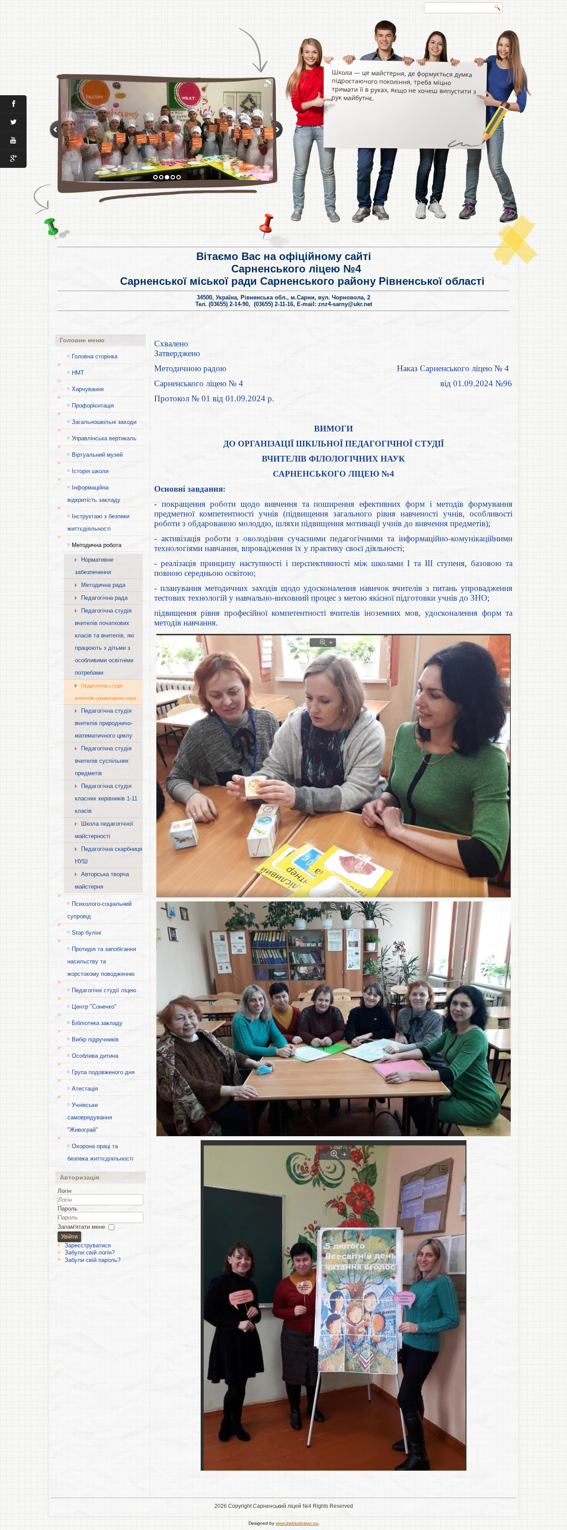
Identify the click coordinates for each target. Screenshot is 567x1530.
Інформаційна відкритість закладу (93, 493)
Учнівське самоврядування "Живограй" (89, 1117)
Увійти (69, 1236)
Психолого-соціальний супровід (99, 910)
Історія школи (90, 471)
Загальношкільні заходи (104, 422)
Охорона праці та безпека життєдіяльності (100, 1152)
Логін (64, 1191)
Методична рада (103, 585)
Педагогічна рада (104, 597)
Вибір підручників (95, 1039)
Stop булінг (87, 932)
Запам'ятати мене (81, 1226)
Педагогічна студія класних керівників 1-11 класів (106, 798)
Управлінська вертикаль (104, 438)
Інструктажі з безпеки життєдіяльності (98, 522)
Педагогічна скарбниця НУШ (108, 855)
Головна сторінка (94, 356)
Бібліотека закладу (97, 1023)
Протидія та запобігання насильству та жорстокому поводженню (101, 961)
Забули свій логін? (90, 1252)
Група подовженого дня (103, 1072)
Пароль (68, 1208)
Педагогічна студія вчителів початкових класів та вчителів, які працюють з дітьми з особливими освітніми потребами (104, 641)
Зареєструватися (88, 1245)
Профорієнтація (93, 405)
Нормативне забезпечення (94, 565)
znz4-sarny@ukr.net (345, 304)
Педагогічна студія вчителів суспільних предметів (103, 761)
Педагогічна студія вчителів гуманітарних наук (105, 692)
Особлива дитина (95, 1055)
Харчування (88, 389)
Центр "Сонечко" (94, 1006)
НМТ (78, 372)
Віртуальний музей (97, 454)
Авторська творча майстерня (102, 880)
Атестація (85, 1088)
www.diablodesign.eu (297, 1523)
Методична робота (96, 545)
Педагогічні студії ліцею (104, 990)
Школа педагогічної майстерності (104, 829)
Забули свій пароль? (92, 1260)
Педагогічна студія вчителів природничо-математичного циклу (103, 723)
